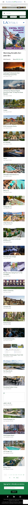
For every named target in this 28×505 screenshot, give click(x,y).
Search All (5, 16)
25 (17, 59)
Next (17, 477)
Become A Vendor (20, 499)
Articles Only (22, 16)
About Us (17, 500)
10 (23, 474)
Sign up (14, 491)
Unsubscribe (6, 502)
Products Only (13, 16)
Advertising (12, 499)
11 (9, 477)
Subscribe (6, 499)
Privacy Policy (5, 503)
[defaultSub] (4, 13)
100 (22, 59)
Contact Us (11, 500)
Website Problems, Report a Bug (17, 502)
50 (19, 59)
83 (14, 477)
